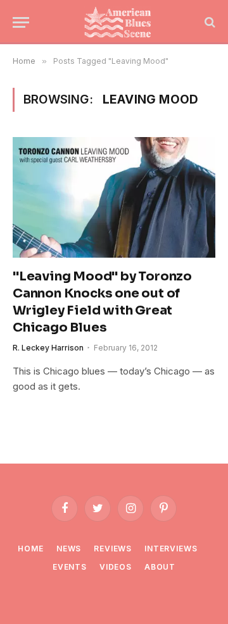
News (68, 548)
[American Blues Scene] (120, 22)
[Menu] (21, 22)
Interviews (170, 548)
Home (30, 548)
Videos (115, 567)
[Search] (208, 22)
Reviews (113, 548)
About (159, 567)
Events (70, 567)
